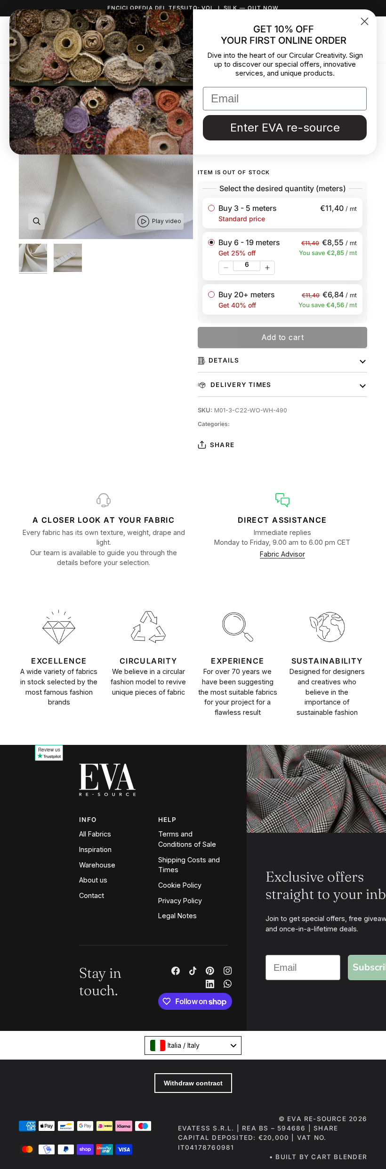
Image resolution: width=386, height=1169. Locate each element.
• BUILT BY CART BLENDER (318, 1157)
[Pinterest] (210, 971)
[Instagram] (228, 971)
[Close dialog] (364, 21)
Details (224, 360)
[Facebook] (175, 971)
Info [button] (87, 819)
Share (222, 445)
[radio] (282, 213)
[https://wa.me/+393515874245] (228, 984)
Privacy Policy (180, 901)
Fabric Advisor (282, 554)
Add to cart (282, 337)
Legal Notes (177, 916)
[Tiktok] (193, 971)
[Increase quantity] (267, 267)
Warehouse (97, 865)
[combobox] (193, 1045)
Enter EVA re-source (285, 127)
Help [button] (167, 819)
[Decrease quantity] (226, 267)
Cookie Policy (179, 885)
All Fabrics (95, 834)
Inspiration (95, 849)
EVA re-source (316, 1119)
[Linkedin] (210, 984)
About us (93, 880)
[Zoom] (36, 221)
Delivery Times (240, 384)
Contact (91, 895)
